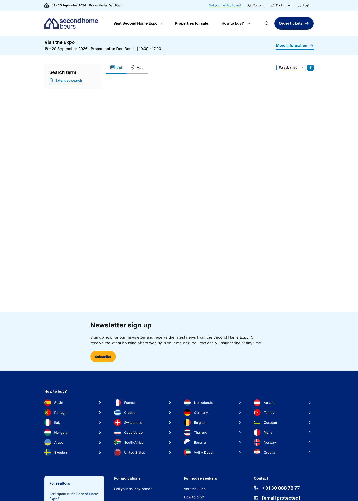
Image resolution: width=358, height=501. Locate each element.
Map (140, 67)
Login (306, 5)
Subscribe (103, 357)
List (119, 67)
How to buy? (232, 23)
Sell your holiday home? (225, 5)
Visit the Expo (195, 489)
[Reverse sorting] (310, 68)
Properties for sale (191, 23)
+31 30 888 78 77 (281, 488)
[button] (280, 5)
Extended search (68, 80)
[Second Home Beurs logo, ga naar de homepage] (72, 23)
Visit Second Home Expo (135, 23)
